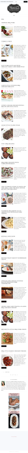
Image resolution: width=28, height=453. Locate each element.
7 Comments (11, 352)
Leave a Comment (12, 145)
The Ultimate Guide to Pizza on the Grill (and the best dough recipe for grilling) (13, 188)
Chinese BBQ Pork (8, 22)
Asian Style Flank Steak (10, 125)
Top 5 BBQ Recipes (7, 143)
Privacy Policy (14, 436)
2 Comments (11, 88)
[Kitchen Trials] (14, 13)
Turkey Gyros (6, 41)
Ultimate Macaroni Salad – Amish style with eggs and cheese (11, 212)
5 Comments (10, 68)
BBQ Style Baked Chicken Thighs (13, 351)
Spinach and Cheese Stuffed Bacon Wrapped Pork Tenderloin (12, 282)
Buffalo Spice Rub (8, 236)
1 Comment (11, 309)
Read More (4, 60)
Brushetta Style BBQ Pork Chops (13, 329)
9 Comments (11, 24)
